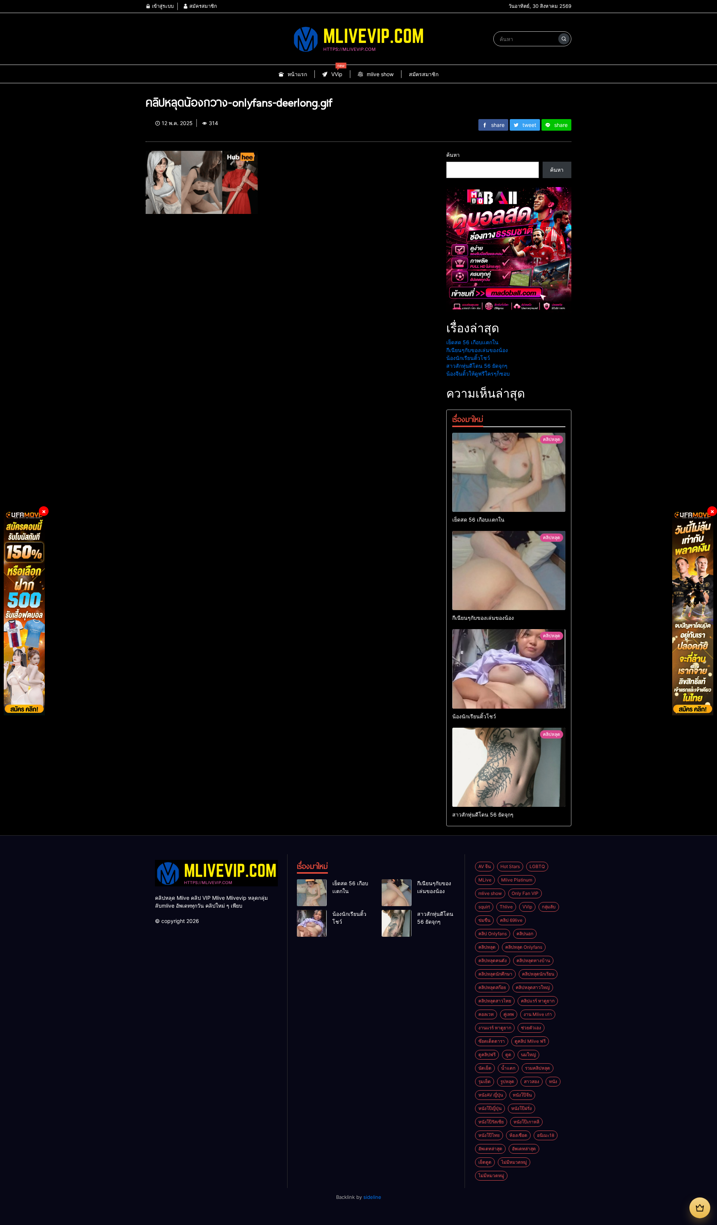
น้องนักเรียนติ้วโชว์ (468, 358)
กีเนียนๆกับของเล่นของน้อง (477, 350)
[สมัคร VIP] (699, 1207)
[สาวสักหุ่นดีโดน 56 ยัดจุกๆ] (508, 767)
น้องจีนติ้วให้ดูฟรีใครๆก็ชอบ (478, 373)
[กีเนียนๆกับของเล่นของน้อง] (508, 570)
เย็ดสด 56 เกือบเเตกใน (472, 342)
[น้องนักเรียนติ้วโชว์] (508, 668)
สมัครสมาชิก (202, 6)
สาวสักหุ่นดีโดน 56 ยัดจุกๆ (477, 366)
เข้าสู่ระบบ (162, 6)
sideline (372, 1197)
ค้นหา (453, 155)
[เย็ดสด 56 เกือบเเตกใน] (508, 472)
